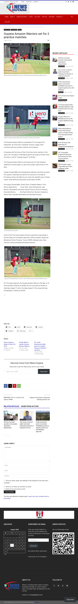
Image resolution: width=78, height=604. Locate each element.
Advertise (28, 1)
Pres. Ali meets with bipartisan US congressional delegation (66, 144)
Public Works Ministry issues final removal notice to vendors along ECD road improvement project (65, 132)
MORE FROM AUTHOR (29, 406)
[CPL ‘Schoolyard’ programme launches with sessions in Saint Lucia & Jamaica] (55, 153)
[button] (72, 17)
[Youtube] (73, 1)
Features (52, 17)
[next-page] (8, 435)
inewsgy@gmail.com (36, 595)
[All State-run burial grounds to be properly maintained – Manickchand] (11, 415)
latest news (12, 27)
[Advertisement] (27, 92)
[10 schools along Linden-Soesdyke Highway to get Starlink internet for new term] (55, 106)
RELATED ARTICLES (11, 406)
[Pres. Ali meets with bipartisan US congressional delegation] (55, 144)
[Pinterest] (14, 386)
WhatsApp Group (63, 529)
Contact (35, 1)
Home (22, 1)
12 (12, 542)
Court (31, 17)
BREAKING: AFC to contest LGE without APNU (14, 398)
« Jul (5, 554)
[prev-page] (5, 435)
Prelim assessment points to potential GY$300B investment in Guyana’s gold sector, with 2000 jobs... (66, 86)
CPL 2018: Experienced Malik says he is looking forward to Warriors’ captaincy (40, 346)
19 (12, 545)
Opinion (59, 17)
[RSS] (71, 1)
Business (38, 419)
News (12, 17)
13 (15, 542)
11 (9, 542)
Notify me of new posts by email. (15, 489)
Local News (14, 29)
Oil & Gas (37, 17)
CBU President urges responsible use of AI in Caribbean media (65, 166)
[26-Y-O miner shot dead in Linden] (55, 97)
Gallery (7, 22)
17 (5, 545)
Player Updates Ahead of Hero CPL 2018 (10, 344)
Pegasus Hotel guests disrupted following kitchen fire (40, 398)
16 (24, 542)
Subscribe (43, 371)
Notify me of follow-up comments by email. (18, 486)
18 (9, 545)
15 (21, 542)
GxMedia (36, 602)
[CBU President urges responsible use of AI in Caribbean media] (55, 165)
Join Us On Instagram (40, 556)
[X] (10, 386)
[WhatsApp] (19, 386)
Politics (44, 17)
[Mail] (68, 1)
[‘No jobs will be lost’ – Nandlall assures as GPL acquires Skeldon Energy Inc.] (55, 118)
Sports (19, 29)
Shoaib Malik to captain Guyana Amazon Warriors (24, 344)
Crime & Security (21, 17)
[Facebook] (66, 1)
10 (5, 542)
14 (18, 542)
